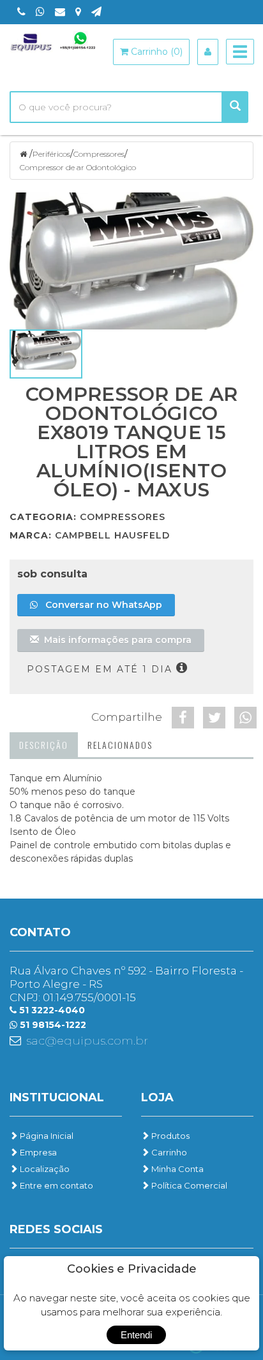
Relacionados (120, 744)
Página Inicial (45, 1136)
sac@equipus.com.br (87, 1041)
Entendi (136, 1334)
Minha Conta (176, 1169)
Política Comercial (188, 1185)
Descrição (43, 744)
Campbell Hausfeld (112, 535)
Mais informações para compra (115, 640)
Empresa (37, 1152)
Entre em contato (55, 1185)
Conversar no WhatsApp (100, 605)
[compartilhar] (183, 717)
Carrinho (168, 1152)
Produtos (169, 1136)
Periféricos (51, 154)
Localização (44, 1169)
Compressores (98, 154)
